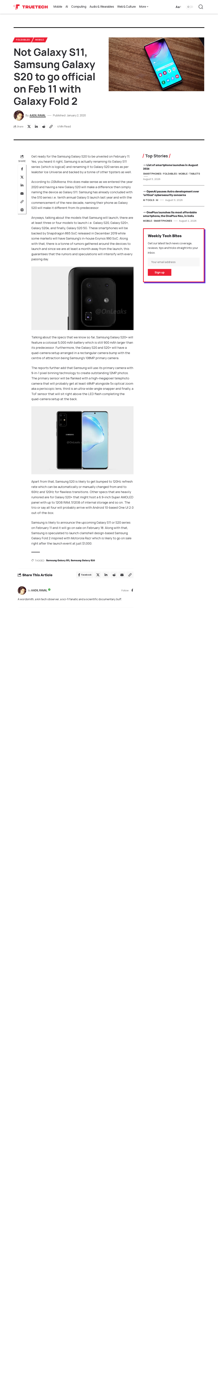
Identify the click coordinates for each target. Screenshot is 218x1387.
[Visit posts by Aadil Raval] (22, 590)
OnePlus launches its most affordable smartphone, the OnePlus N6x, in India (170, 214)
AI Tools (148, 200)
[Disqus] (76, 655)
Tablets (194, 173)
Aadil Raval (38, 115)
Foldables (23, 39)
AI (157, 200)
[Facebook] (132, 590)
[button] (178, 7)
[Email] (22, 193)
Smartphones (152, 173)
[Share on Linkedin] (36, 126)
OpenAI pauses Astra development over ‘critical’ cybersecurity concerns (171, 193)
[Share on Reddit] (43, 126)
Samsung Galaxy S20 (83, 560)
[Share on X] (29, 126)
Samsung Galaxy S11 (57, 560)
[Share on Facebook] (22, 169)
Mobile (39, 39)
